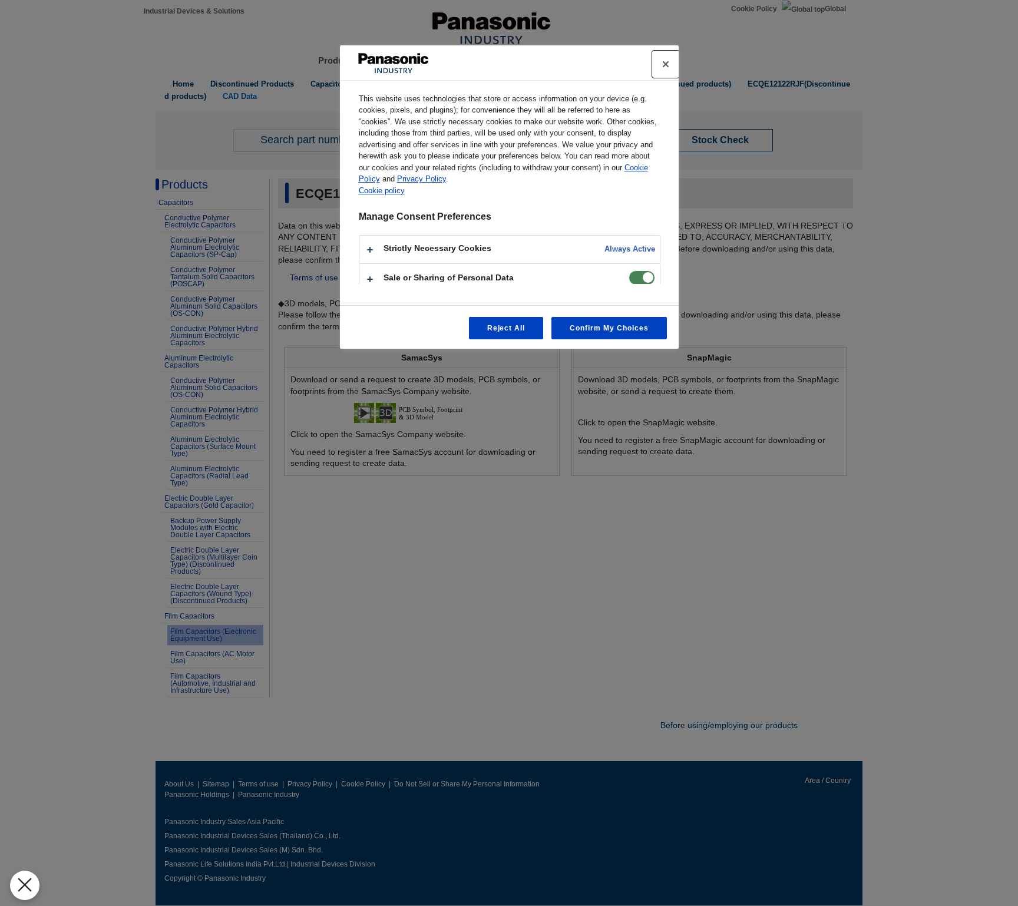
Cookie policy (382, 190)
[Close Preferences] (24, 885)
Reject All (506, 328)
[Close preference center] (666, 64)
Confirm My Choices (609, 328)
